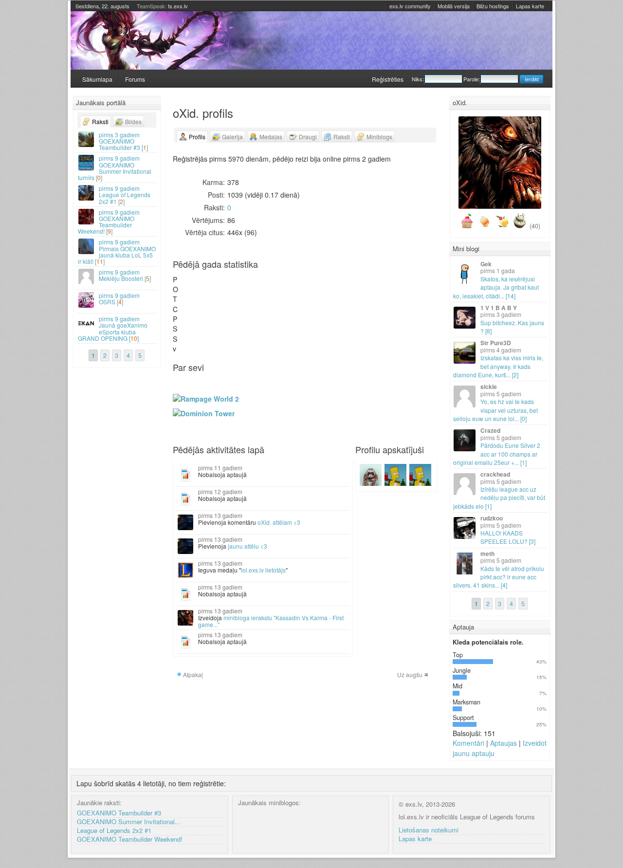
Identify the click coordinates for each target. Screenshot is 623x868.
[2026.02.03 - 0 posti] (296, 282)
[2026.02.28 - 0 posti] (310, 304)
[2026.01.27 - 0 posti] (291, 282)
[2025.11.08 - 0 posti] (234, 304)
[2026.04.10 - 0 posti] (339, 298)
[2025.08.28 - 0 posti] (186, 293)
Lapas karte (530, 6)
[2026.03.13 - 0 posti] (320, 298)
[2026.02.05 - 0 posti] (296, 293)
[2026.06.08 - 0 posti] (382, 277)
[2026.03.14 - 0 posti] (320, 304)
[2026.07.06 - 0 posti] (401, 277)
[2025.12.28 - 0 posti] (267, 309)
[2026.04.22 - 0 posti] (348, 288)
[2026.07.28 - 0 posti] (415, 282)
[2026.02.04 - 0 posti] (296, 288)
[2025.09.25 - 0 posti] (205, 293)
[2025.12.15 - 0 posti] (262, 277)
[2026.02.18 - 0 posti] (305, 288)
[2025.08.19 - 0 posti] (182, 282)
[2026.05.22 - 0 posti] (367, 298)
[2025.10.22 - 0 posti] (224, 288)
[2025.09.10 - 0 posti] (196, 288)
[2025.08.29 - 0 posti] (186, 298)
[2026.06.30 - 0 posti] (396, 282)
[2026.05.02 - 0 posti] (353, 304)
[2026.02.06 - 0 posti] (296, 298)
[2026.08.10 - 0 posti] (424, 277)
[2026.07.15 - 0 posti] (405, 288)
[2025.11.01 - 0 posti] (229, 304)
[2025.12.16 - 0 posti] (262, 282)
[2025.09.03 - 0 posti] (191, 288)
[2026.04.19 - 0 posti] (344, 309)
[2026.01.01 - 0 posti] (272, 293)
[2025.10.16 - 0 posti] (220, 293)
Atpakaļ (193, 674)
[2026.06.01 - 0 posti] (377, 277)
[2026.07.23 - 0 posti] (410, 293)
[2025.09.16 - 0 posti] (201, 282)
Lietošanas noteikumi (428, 830)
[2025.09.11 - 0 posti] (196, 293)
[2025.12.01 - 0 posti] (253, 277)
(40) (535, 226)
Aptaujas (503, 743)
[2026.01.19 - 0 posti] (286, 277)
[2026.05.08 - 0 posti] (358, 298)
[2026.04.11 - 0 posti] (339, 304)
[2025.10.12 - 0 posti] (215, 309)
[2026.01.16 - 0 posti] (281, 298)
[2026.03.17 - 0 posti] (324, 282)
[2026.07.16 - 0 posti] (405, 293)
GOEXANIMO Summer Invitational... (129, 822)
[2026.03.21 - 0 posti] (324, 304)
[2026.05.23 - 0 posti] (367, 304)
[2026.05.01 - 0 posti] (353, 298)
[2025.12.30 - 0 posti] (272, 282)
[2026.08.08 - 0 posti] (420, 304)
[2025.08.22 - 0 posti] (182, 298)
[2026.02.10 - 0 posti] (301, 282)
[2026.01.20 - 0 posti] (286, 282)
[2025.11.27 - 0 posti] (248, 293)
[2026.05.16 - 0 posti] (363, 304)
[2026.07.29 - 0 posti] (415, 288)
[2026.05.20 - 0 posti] (367, 288)
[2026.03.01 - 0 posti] (310, 309)
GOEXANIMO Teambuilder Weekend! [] (109, 222)
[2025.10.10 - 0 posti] (215, 298)
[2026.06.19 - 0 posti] (387, 298)
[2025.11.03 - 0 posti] (234, 277)
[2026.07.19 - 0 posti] (405, 309)
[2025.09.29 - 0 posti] (210, 277)
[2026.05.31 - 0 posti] (372, 309)
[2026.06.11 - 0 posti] (382, 293)
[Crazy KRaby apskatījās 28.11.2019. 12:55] (420, 483)
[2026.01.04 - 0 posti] (272, 309)
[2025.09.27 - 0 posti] (205, 304)
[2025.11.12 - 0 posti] (239, 288)
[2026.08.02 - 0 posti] (415, 309)
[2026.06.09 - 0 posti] (382, 282)
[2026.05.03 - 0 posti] (353, 309)
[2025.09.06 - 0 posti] (191, 304)
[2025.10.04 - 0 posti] (210, 304)
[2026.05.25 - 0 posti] (372, 277)
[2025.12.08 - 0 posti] (258, 277)
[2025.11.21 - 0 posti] (243, 298)
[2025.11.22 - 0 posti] (243, 304)
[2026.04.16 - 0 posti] (344, 293)
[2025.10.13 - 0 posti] (220, 277)
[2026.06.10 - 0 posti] (382, 288)
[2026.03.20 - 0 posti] (324, 298)
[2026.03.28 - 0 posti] (329, 304)
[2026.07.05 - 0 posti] (396, 309)
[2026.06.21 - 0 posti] (387, 309)
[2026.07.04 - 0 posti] (396, 304)
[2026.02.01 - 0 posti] (291, 309)
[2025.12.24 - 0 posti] (267, 288)
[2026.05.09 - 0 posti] (358, 304)
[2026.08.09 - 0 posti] (420, 309)
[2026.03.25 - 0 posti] (329, 288)
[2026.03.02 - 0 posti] (315, 277)
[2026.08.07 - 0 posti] (420, 298)
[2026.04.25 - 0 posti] (348, 304)
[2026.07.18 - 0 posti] (405, 304)
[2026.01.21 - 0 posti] (286, 288)
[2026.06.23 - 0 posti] (391, 282)
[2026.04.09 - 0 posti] (339, 293)
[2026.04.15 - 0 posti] (344, 288)
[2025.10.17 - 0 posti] (220, 298)
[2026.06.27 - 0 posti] (391, 304)
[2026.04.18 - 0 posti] (344, 304)
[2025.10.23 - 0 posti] (224, 293)
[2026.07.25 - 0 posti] (410, 304)
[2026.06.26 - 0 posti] (391, 298)
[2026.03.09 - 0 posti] (320, 277)
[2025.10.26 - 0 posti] (224, 309)
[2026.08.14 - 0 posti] (424, 298)
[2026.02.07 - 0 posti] (296, 304)
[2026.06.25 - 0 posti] (391, 293)
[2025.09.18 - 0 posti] (201, 293)
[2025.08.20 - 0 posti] (182, 288)
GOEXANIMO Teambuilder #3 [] (123, 140)
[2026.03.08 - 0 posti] (315, 309)
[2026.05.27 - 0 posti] (372, 288)
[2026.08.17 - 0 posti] (429, 277)
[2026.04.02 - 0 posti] (334, 293)
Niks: (418, 79)
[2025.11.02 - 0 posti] (229, 309)
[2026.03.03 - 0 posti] (315, 282)
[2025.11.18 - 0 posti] (243, 282)
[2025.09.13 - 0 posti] (196, 304)
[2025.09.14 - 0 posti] (196, 309)
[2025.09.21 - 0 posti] (201, 309)
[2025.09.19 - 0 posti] (201, 298)
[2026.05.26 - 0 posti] (372, 282)
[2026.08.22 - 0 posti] (429, 304)
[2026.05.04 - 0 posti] (358, 277)
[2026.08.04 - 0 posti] (420, 282)
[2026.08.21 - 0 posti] (429, 298)
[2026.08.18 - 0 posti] (429, 282)
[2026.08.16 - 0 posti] (424, 309)
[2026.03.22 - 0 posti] (324, 309)
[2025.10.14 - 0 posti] (220, 282)
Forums (135, 79)
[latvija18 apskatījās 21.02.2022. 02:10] (370, 483)
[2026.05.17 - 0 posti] (363, 309)
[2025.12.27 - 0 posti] (267, 304)
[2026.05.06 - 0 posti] (358, 288)
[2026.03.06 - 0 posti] (315, 298)
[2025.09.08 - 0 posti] (196, 277)
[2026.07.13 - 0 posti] (405, 277)
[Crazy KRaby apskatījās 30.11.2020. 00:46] (395, 483)
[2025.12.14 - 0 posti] (258, 309)
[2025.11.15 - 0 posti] (239, 304)
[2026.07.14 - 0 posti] (405, 282)
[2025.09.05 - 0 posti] (191, 298)
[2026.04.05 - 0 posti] (334, 309)
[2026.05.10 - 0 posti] (358, 309)
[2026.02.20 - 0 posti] (305, 298)
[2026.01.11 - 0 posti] (277, 309)
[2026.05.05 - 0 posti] (358, 282)
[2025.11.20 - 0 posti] (243, 293)
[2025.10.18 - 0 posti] (220, 304)
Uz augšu (409, 674)
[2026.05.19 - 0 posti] (367, 282)
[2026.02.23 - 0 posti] (310, 277)
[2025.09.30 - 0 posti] (210, 282)
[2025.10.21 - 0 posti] (224, 282)
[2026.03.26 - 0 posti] (329, 293)
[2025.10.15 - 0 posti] (220, 288)
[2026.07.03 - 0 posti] (396, 298)
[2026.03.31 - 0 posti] (334, 282)
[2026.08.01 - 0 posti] (415, 304)
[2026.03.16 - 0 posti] (324, 277)
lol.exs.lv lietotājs (263, 570)
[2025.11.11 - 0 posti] (239, 282)
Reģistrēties (387, 79)
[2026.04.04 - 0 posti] (334, 304)
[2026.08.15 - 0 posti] (424, 304)
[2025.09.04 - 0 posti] (191, 293)
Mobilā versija (454, 6)
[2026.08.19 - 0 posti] (429, 288)
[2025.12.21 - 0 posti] (262, 309)
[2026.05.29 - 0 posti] (372, 298)
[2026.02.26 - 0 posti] (310, 293)
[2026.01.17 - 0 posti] (281, 304)
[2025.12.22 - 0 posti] (267, 277)
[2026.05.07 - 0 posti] (358, 293)
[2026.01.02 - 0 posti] (272, 298)
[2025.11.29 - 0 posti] (248, 304)
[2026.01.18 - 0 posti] (281, 309)
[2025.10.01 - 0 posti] (210, 288)
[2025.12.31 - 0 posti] (272, 288)
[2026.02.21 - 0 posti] (305, 304)
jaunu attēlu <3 (247, 546)
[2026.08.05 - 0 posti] (420, 288)
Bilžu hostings (492, 6)
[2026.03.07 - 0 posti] (315, 304)
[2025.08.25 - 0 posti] (186, 277)
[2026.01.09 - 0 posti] (277, 298)
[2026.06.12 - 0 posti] (382, 298)
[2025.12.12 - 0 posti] (258, 298)
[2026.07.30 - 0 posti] (415, 293)
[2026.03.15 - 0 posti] (320, 309)
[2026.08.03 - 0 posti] (420, 277)
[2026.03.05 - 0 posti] (315, 293)
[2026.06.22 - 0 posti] (391, 277)
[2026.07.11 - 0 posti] (401, 304)
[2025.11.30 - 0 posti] (248, 309)
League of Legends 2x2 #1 (114, 831)
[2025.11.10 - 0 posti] (239, 277)
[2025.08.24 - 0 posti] (182, 309)
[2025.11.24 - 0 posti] (248, 277)
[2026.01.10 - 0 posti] (277, 304)
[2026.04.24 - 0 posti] (348, 298)
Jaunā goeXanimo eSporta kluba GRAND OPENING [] (112, 328)
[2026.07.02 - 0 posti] (396, 293)
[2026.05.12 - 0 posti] (363, 282)
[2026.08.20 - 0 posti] (429, 293)
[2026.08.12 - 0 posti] (424, 288)
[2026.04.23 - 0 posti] (348, 293)
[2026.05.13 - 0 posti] (363, 288)
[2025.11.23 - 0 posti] (243, 309)
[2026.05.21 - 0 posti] (367, 293)
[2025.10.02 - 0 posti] (210, 293)
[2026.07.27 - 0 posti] (415, 277)
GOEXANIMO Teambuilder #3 (119, 813)
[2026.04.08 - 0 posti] (339, 288)
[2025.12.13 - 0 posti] (258, 304)
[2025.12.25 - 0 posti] (267, 293)
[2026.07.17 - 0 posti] (405, 298)
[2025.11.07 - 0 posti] (234, 298)
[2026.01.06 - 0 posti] (277, 282)
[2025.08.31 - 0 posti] (186, 309)
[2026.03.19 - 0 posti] (324, 293)
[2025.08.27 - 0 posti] (186, 288)
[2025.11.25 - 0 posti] (248, 282)
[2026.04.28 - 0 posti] (353, 282)
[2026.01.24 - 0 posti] (286, 304)
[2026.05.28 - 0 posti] (372, 293)
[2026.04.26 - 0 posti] (348, 309)
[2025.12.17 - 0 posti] (262, 288)
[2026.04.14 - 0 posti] (344, 282)
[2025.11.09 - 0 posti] (234, 309)
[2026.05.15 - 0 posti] (363, 298)
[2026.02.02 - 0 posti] (296, 277)
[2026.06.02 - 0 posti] (377, 282)
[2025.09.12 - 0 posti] (196, 298)
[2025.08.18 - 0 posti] (182, 277)
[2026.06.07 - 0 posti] (377, 309)
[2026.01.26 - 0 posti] (291, 277)
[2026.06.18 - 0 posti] (387, 293)
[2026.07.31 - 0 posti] (415, 298)
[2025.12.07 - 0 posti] (253, 309)
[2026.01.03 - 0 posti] (272, 304)
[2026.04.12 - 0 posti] (339, 309)
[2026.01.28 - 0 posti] (291, 288)
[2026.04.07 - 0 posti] (339, 282)
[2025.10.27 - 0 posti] (229, 277)
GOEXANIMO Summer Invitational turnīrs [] (114, 168)
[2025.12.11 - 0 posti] (258, 293)
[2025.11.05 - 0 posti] (234, 288)
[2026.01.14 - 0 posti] (281, 288)
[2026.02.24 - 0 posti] (310, 282)
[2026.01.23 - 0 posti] (286, 298)
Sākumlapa (97, 79)
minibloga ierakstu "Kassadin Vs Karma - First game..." (271, 620)
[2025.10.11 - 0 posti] (215, 304)
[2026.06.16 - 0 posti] (387, 282)
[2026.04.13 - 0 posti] (344, 277)
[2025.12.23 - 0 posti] (267, 282)
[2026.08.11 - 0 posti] (424, 282)
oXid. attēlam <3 (278, 522)
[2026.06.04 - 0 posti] (377, 293)
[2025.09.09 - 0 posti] (196, 282)
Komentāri (468, 743)
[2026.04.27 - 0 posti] (353, 277)
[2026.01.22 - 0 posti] (286, 293)
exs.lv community (410, 6)
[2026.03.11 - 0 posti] (320, 288)
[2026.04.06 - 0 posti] (339, 277)
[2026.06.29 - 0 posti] (396, 277)
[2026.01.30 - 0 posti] (291, 298)
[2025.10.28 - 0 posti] (229, 282)
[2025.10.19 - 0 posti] (220, 309)
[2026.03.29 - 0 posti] (329, 309)
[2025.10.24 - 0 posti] (224, 298)
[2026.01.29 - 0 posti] (291, 293)
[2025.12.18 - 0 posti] (262, 293)
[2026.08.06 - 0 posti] (420, 293)
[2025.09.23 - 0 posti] (205, 282)
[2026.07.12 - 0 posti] (401, 309)
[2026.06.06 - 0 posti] (377, 304)
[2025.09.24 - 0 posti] (205, 288)
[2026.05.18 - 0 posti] (367, 277)
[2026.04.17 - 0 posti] (344, 298)
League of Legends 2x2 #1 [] (124, 194)
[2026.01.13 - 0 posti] (281, 282)
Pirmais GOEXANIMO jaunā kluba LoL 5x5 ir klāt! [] (117, 251)
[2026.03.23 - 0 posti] (329, 277)
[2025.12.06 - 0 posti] (253, 304)
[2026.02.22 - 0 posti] (305, 309)
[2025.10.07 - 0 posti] (215, 282)
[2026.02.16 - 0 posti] (305, 277)
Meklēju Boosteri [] (125, 275)
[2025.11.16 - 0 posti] (239, 309)
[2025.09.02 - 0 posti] (191, 282)
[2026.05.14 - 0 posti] (363, 293)
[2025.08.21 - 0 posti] (182, 293)
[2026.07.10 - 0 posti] (401, 298)
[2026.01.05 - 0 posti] (277, 277)
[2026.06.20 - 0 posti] (387, 304)
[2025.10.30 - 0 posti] (229, 293)
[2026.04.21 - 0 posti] (348, 282)
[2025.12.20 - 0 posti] (262, 304)
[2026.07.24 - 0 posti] (410, 298)
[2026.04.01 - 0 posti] (334, 288)
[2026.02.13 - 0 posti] (301, 298)
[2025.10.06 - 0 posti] (215, 277)
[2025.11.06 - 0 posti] (234, 293)
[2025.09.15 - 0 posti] (201, 277)
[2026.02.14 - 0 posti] (301, 304)
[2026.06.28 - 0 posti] (391, 309)
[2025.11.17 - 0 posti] (243, 277)
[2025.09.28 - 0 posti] (205, 309)
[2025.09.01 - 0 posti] (191, 277)
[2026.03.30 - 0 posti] (334, 277)
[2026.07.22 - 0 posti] (410, 288)
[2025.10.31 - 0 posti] (229, 298)
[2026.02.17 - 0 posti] (305, 282)
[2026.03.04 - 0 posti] (315, 288)
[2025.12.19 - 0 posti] (262, 298)
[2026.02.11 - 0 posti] (301, 288)
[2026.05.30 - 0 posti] (372, 304)
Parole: (471, 79)
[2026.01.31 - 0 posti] (291, 304)
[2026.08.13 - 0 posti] (424, 293)
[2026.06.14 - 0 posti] (382, 309)
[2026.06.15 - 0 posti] (387, 277)
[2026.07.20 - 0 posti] (410, 277)
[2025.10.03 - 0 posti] (210, 298)
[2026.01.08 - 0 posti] (277, 293)
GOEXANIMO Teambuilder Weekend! (130, 839)
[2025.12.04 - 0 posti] (253, 293)
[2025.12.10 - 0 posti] (258, 288)
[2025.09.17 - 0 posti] (201, 288)
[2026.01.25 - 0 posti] (286, 309)
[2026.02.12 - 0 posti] (301, 293)
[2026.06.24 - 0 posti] (391, 288)
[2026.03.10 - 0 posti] (320, 282)
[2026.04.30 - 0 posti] (353, 293)
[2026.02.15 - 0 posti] (301, 309)
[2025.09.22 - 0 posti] (205, 277)
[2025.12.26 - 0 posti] (267, 298)
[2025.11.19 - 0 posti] (243, 288)
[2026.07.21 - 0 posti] (410, 282)
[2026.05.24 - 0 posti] (367, 309)
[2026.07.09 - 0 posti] (401, 293)
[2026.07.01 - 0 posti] (396, 288)
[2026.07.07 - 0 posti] (401, 282)
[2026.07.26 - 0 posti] (410, 309)
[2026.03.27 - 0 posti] (329, 298)
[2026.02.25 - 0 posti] (310, 288)
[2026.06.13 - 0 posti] (382, 304)
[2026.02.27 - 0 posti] (310, 298)
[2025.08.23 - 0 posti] (182, 304)
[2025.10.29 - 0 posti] (229, 288)
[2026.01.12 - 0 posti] (281, 277)
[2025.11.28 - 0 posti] (248, 298)
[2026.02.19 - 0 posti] (305, 293)
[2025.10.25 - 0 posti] (224, 304)
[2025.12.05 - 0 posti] (253, 298)
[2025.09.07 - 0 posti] (191, 309)
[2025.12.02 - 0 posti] (253, 282)
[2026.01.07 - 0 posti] (277, 288)
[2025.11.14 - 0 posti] (239, 298)
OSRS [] (119, 298)
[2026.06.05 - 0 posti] (377, 298)
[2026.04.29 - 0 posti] (353, 288)
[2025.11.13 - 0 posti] (239, 293)
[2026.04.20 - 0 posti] (348, 277)
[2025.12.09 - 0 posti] (258, 282)
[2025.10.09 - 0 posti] (215, 293)
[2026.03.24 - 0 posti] (329, 282)
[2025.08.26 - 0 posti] (186, 282)
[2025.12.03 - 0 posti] (253, 288)
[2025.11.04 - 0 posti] (234, 282)
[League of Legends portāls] (311, 40)
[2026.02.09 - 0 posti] (301, 277)
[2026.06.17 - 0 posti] (387, 288)
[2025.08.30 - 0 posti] (186, 304)
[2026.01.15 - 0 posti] (281, 293)
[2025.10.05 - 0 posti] (210, 309)
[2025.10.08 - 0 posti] (215, 288)
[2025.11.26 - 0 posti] (248, 288)
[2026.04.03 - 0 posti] (334, 298)
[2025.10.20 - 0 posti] (224, 277)
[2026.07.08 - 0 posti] (401, 288)
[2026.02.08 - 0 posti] (296, 309)
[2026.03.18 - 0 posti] (324, 288)
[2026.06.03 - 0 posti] (377, 288)
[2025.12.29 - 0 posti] (272, 277)
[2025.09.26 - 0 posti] (205, 298)
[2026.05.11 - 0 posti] (363, 277)
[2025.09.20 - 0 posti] (201, 304)
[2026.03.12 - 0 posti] (320, 293)
